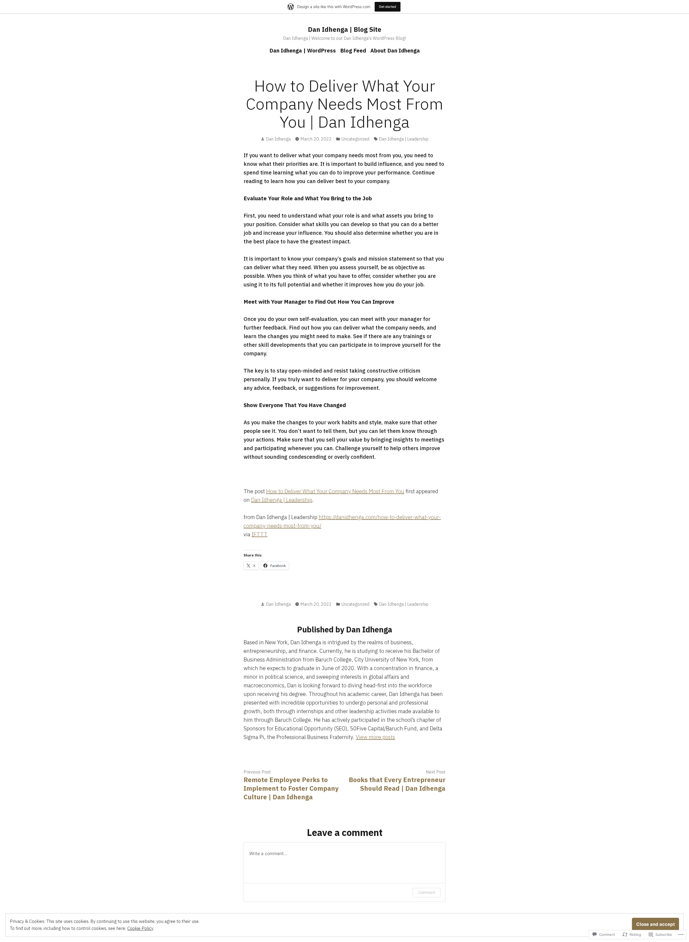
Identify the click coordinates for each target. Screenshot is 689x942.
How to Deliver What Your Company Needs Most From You (335, 491)
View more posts (375, 737)
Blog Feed (353, 50)
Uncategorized (355, 139)
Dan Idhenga (278, 139)
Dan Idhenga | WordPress (302, 50)
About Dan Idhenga (395, 50)
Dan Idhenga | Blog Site (344, 29)
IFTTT (260, 534)
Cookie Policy (140, 928)
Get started (387, 7)
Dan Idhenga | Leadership (403, 139)
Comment (426, 892)
